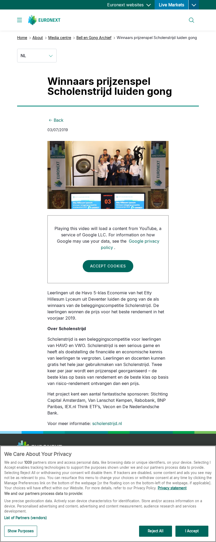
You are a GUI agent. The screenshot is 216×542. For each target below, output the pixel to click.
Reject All (155, 531)
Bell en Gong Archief (93, 37)
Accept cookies (108, 266)
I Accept (192, 531)
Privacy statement (172, 488)
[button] (193, 4)
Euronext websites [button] (126, 4)
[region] (108, 494)
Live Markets (171, 4)
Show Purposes (21, 531)
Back (58, 120)
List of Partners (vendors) (25, 518)
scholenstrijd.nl (107, 423)
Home (22, 37)
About (37, 37)
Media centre (59, 37)
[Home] (44, 20)
